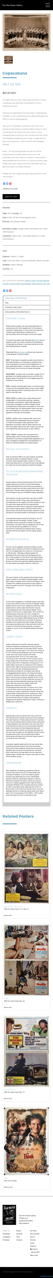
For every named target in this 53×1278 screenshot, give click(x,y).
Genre (32, 1237)
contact (22, 352)
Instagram (7, 1237)
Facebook (6, 1234)
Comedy (6, 284)
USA (48, 284)
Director (33, 1246)
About (18, 1231)
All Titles (33, 1231)
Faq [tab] (6, 303)
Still (44, 284)
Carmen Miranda (43, 281)
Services (19, 1234)
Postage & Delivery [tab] (13, 307)
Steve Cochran (37, 284)
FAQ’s (36, 340)
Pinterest (6, 1240)
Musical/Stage (26, 284)
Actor (32, 1243)
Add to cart (11, 196)
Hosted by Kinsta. (46, 1276)
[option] (26, 32)
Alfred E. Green (30, 281)
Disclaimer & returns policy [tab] (17, 312)
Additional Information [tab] (16, 298)
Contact (19, 1240)
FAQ (18, 1237)
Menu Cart (34, 1255)
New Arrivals (34, 1234)
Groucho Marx (15, 284)
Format (33, 1240)
